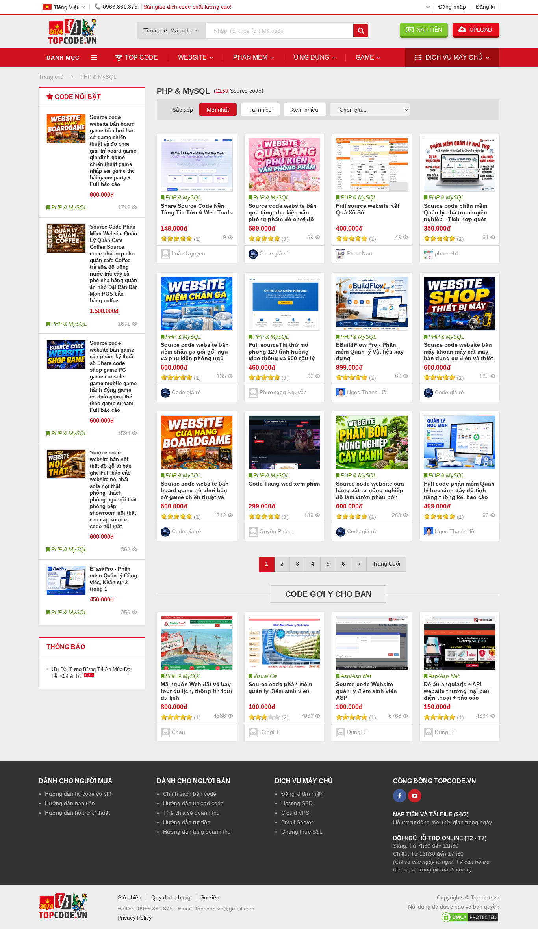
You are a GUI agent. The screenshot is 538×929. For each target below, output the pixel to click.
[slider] (176, 238)
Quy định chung (171, 897)
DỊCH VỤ (454, 57)
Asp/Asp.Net (356, 676)
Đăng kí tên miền (302, 794)
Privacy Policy (134, 917)
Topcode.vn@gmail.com (224, 908)
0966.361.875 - (158, 908)
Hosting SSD (297, 803)
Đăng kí (485, 7)
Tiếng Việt (66, 7)
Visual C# (265, 676)
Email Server (297, 822)
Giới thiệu (129, 897)
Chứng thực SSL (302, 831)
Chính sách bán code (189, 794)
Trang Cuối (386, 563)
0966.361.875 (120, 7)
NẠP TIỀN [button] (428, 29)
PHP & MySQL (183, 197)
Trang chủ (51, 77)
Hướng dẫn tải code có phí (78, 794)
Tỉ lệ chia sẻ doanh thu (191, 813)
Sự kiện (209, 897)
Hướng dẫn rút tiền (186, 822)
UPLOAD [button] (479, 29)
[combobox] (171, 28)
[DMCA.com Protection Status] (469, 915)
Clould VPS (295, 813)
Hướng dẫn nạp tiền (70, 803)
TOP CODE (141, 57)
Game (365, 57)
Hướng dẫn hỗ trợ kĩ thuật (77, 813)
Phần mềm (250, 57)
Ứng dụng (311, 57)
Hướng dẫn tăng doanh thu (197, 831)
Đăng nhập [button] (452, 7)
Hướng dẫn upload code (193, 803)
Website (192, 57)
